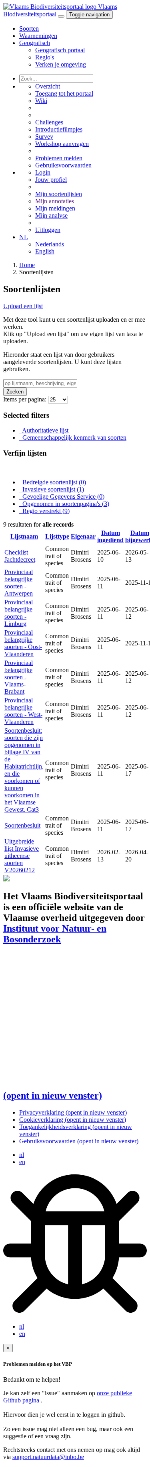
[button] (34, 42)
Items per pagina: (24, 399)
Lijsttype (57, 536)
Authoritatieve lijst (44, 430)
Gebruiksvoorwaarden (78, 1141)
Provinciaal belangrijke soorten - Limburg (18, 613)
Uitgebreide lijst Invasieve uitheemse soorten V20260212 (21, 855)
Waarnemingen (38, 35)
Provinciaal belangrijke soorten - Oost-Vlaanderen (23, 643)
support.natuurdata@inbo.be (48, 1456)
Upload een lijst (23, 306)
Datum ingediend (110, 536)
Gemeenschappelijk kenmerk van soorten (73, 437)
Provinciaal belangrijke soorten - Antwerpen (18, 582)
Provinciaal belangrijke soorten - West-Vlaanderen (23, 711)
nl (21, 1154)
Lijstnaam (24, 536)
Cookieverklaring (72, 1119)
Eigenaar (83, 536)
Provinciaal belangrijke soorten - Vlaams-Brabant (18, 677)
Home (27, 265)
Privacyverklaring (73, 1112)
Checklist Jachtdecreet (19, 556)
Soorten (29, 28)
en (22, 1161)
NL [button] (23, 237)
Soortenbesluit (22, 825)
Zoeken (15, 392)
